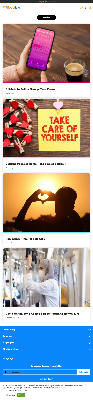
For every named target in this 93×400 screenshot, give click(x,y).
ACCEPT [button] (20, 395)
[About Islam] (12, 7)
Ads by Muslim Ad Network (46, 2)
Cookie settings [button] (9, 395)
